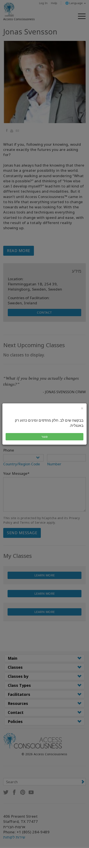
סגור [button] (44, 437)
